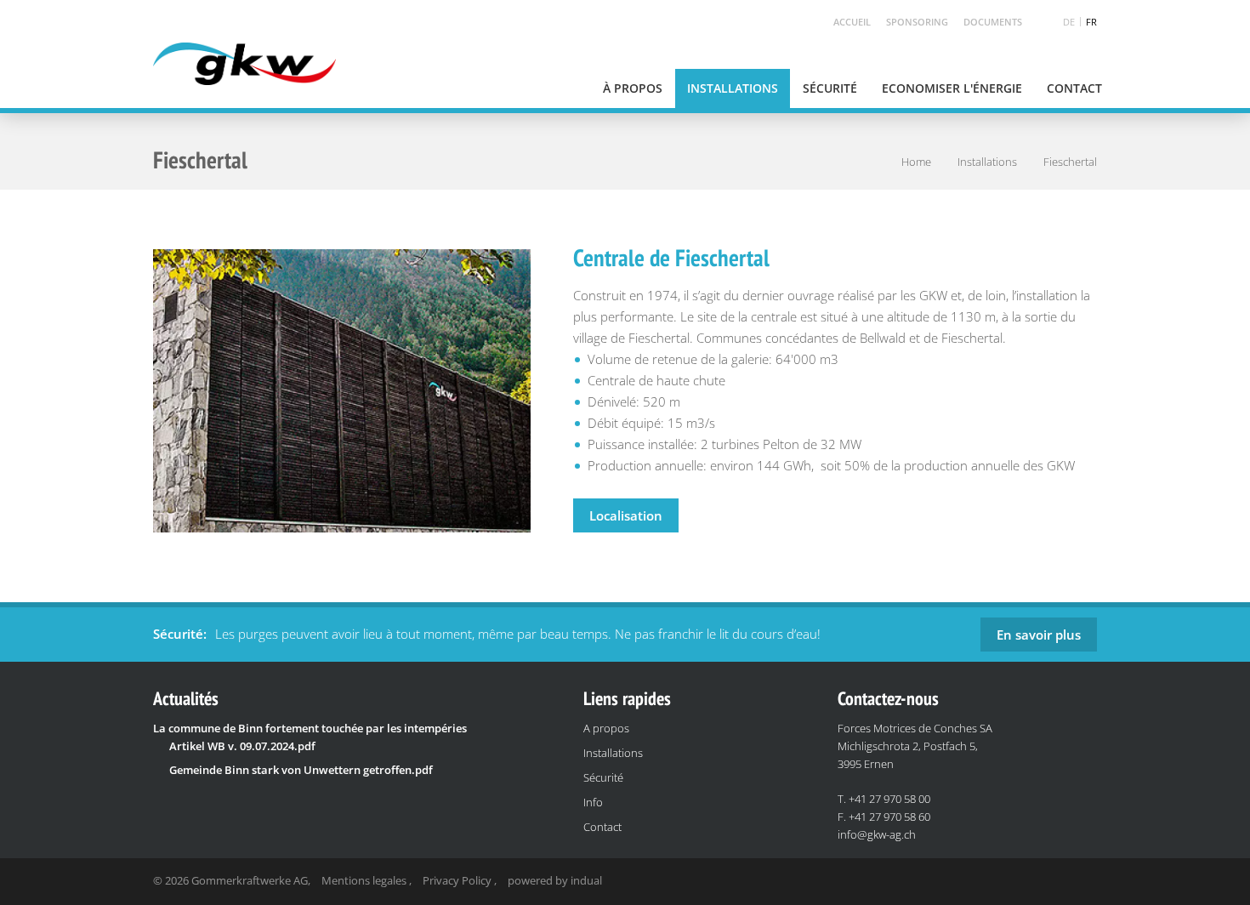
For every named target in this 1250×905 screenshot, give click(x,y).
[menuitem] (844, 21)
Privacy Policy (458, 880)
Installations (987, 161)
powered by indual (555, 880)
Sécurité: (180, 633)
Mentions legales (365, 880)
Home (916, 161)
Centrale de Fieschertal (671, 257)
